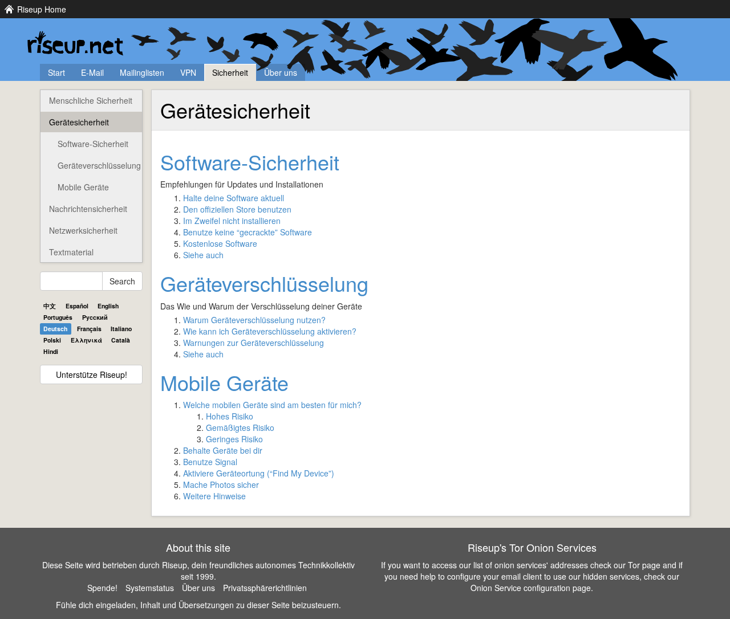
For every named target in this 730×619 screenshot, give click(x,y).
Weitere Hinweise (214, 496)
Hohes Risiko (229, 416)
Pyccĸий (95, 317)
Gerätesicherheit (79, 122)
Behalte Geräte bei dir (222, 450)
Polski (52, 340)
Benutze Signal (210, 461)
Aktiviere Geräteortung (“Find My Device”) (258, 473)
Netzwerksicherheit (83, 230)
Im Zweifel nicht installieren (232, 220)
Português (57, 317)
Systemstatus (149, 587)
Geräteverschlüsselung (99, 165)
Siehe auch (203, 254)
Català (120, 340)
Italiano (121, 328)
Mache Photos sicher (221, 484)
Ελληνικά (86, 340)
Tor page (644, 565)
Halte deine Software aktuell (233, 197)
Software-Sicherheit (93, 143)
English (108, 306)
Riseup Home (41, 9)
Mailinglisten (142, 72)
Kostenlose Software (220, 243)
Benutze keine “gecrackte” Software (247, 232)
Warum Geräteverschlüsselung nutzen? (254, 319)
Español (77, 306)
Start (56, 72)
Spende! (102, 587)
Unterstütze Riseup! (91, 374)
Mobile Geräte (83, 187)
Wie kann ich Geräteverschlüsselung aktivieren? (269, 331)
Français (89, 328)
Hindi (50, 351)
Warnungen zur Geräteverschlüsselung (253, 342)
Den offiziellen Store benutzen (237, 209)
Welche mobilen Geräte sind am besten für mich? (272, 404)
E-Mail (92, 72)
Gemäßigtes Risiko (240, 427)
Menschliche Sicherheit (90, 100)
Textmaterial (71, 252)
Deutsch (55, 328)
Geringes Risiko (234, 439)
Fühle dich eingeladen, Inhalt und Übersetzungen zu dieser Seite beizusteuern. (198, 604)
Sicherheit (230, 72)
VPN (188, 72)
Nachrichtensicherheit (88, 208)
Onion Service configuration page (531, 587)
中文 (49, 306)
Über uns (280, 72)
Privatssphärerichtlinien (265, 587)
